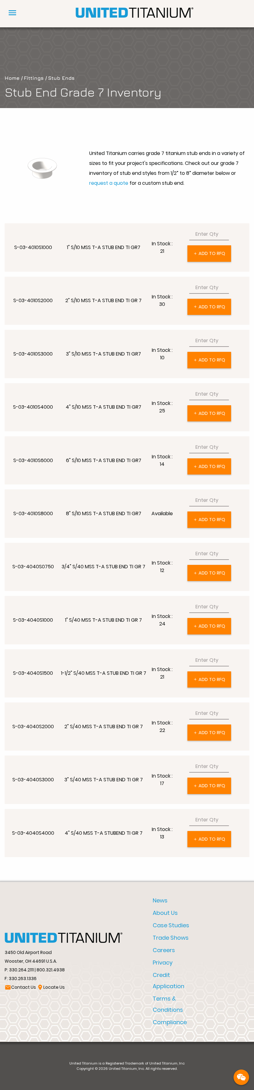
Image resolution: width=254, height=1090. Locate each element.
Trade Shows (171, 938)
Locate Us (51, 987)
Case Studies (171, 925)
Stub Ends (61, 78)
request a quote (108, 183)
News (160, 900)
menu (12, 13)
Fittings (34, 78)
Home (12, 78)
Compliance (170, 1022)
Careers (164, 950)
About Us (165, 913)
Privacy (163, 962)
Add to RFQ (209, 253)
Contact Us (20, 987)
